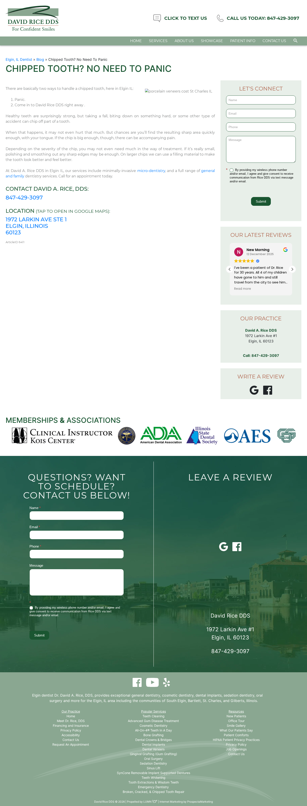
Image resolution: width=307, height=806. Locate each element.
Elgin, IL (100, 700)
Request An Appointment (70, 744)
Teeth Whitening (153, 777)
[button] (295, 40)
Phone (35, 546)
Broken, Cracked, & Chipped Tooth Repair (153, 792)
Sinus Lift (153, 768)
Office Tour (236, 721)
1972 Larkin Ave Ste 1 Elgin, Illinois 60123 (36, 226)
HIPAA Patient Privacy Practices (236, 740)
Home (136, 41)
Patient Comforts (236, 735)
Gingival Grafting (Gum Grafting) (153, 754)
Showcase (212, 41)
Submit (261, 201)
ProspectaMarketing (200, 801)
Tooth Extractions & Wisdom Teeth (153, 782)
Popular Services (153, 711)
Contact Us (274, 41)
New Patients (236, 716)
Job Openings (236, 749)
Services (158, 41)
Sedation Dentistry (153, 763)
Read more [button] (242, 289)
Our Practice (71, 711)
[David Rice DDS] (32, 18)
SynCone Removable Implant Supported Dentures (153, 773)
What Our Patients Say (236, 730)
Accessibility (71, 735)
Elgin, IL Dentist (19, 59)
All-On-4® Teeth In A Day (153, 730)
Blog (40, 59)
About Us (184, 41)
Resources (236, 711)
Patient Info (242, 41)
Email (34, 527)
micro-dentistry (151, 171)
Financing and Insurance (71, 725)
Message (36, 565)
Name (35, 508)
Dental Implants (153, 744)
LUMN (147, 801)
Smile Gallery (236, 725)
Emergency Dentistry (153, 787)
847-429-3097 (24, 197)
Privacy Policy (70, 730)
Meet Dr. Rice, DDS (71, 721)
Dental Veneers (153, 749)
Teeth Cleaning (153, 716)
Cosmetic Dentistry (153, 725)
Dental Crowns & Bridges (153, 740)
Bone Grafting (153, 735)
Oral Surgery (153, 759)
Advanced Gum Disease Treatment (153, 721)
